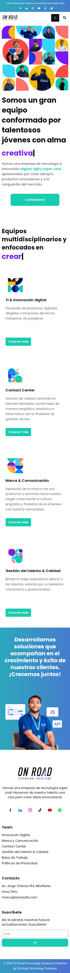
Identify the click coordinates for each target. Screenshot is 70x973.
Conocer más (18, 342)
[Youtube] (39, 8)
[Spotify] (51, 8)
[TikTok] (45, 8)
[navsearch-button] (64, 17)
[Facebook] (20, 8)
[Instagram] (33, 8)
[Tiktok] (40, 810)
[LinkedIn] (26, 8)
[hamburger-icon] (55, 18)
